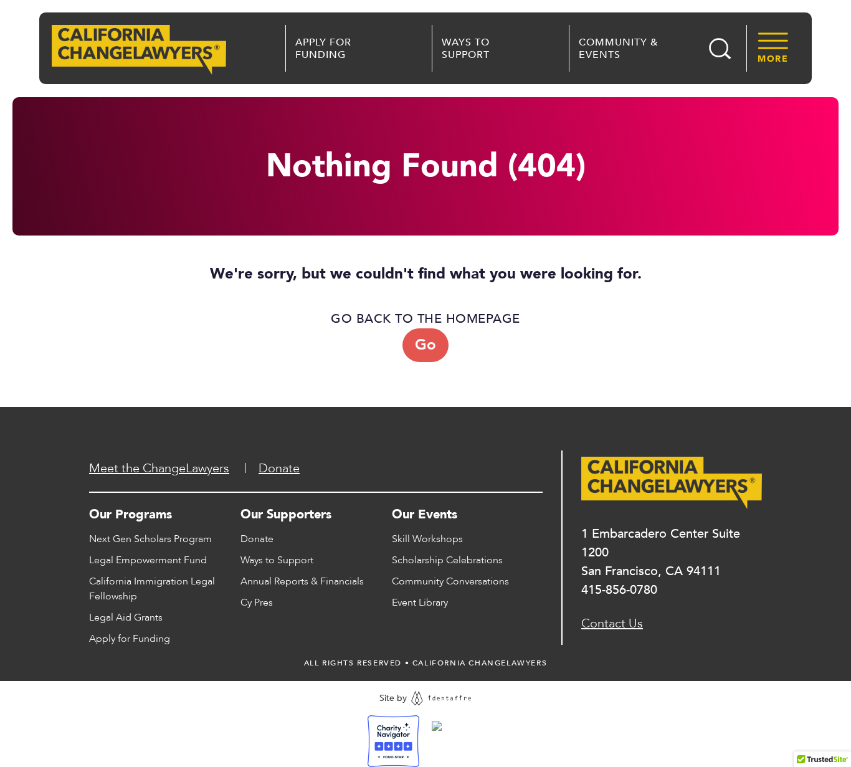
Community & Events (618, 49)
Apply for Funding (323, 49)
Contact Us (612, 623)
